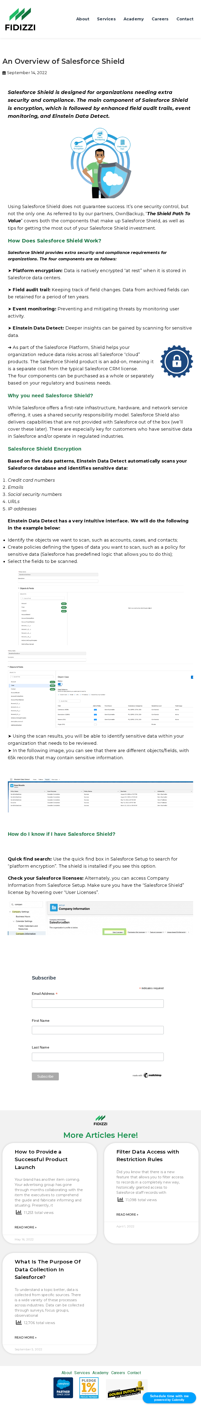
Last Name (40, 1047)
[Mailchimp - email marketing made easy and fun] (147, 1075)
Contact (184, 19)
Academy (134, 19)
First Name (41, 1020)
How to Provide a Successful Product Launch (41, 1159)
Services (106, 19)
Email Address (45, 994)
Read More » (26, 1227)
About (82, 19)
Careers (160, 19)
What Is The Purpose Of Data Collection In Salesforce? (48, 1269)
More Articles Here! (100, 1135)
